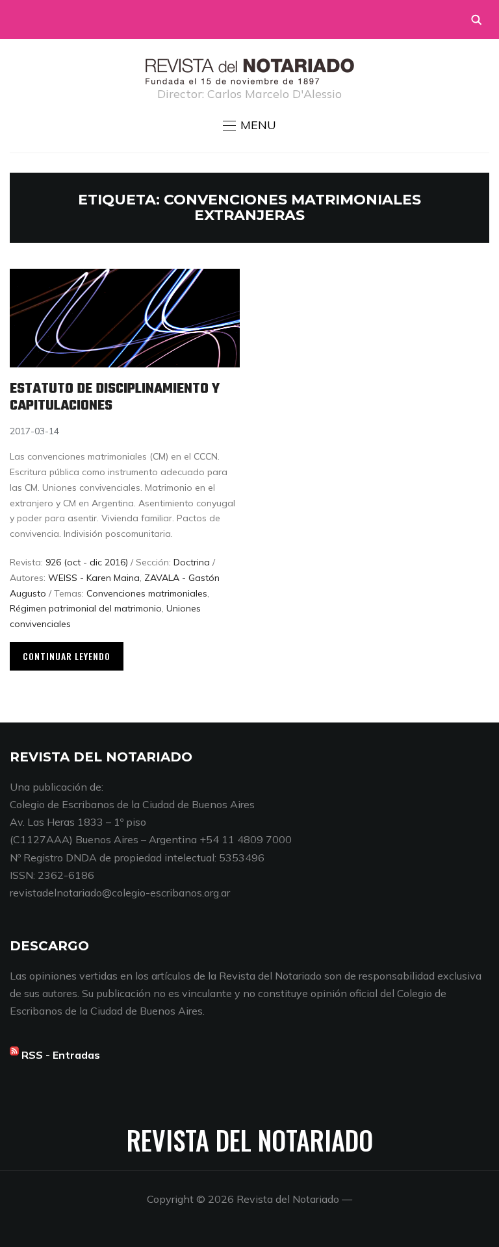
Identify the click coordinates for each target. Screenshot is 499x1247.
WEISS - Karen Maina (94, 578)
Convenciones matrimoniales (146, 593)
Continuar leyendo (66, 656)
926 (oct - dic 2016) (86, 562)
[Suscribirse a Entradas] (14, 1054)
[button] (249, 125)
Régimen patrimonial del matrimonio (86, 608)
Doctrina (191, 562)
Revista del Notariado (250, 1139)
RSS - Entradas (60, 1054)
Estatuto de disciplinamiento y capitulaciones (115, 397)
